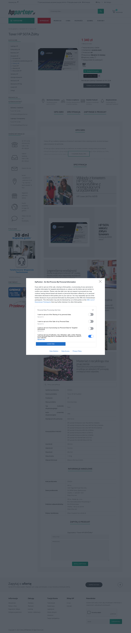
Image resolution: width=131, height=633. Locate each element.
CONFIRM (51, 344)
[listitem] (65, 310)
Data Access (65, 351)
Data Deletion (54, 351)
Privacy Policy (77, 351)
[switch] (91, 314)
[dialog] (65, 316)
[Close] (101, 282)
